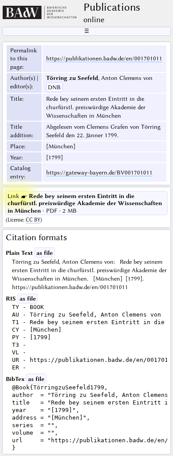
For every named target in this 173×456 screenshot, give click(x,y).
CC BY (33, 220)
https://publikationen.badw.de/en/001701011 (104, 58)
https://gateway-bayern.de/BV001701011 (99, 172)
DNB (54, 87)
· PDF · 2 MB (85, 203)
